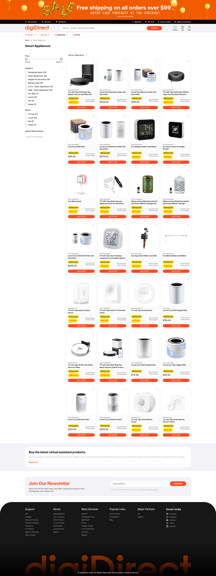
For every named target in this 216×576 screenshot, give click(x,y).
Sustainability (58, 526)
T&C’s (142, 490)
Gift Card (84, 532)
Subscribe (177, 484)
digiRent (84, 535)
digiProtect (85, 520)
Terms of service (131, 573)
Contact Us (29, 526)
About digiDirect (59, 514)
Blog (111, 520)
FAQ (26, 514)
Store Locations (58, 517)
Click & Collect (58, 520)
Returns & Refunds (31, 520)
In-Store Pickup (58, 523)
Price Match (29, 529)
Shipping (28, 517)
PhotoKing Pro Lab (87, 517)
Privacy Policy (153, 490)
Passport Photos (87, 526)
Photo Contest (115, 514)
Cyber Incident (30, 535)
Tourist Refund (58, 529)
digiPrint (84, 514)
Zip (139, 514)
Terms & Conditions (32, 523)
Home (27, 40)
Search (154, 28)
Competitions (114, 517)
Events (83, 523)
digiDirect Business (32, 532)
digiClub (56, 532)
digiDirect (84, 573)
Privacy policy (118, 573)
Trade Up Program (87, 529)
